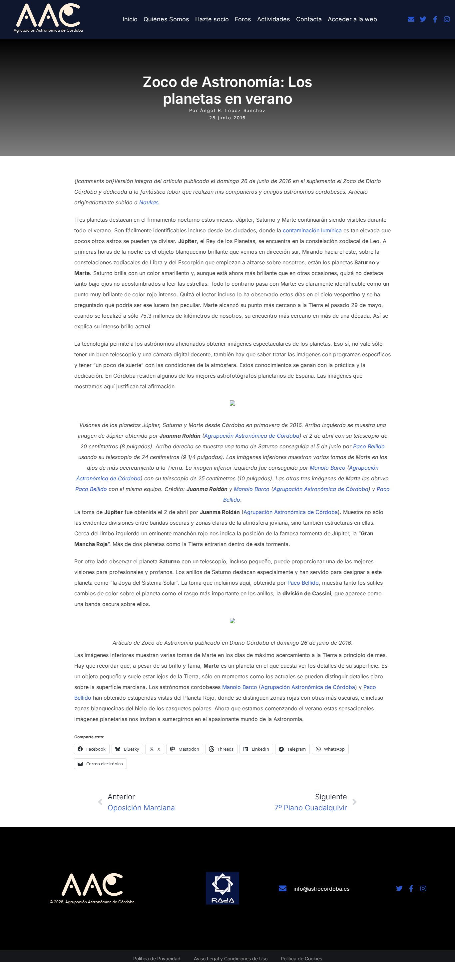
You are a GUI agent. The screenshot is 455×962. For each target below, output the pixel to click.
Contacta (309, 19)
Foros (243, 19)
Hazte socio (212, 19)
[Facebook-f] (435, 19)
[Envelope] (411, 19)
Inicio (130, 19)
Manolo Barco (327, 467)
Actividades (273, 19)
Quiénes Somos (166, 19)
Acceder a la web (352, 19)
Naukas (149, 202)
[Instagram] (447, 19)
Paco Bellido (369, 446)
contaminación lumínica (312, 230)
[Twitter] (423, 19)
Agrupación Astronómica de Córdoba (251, 435)
